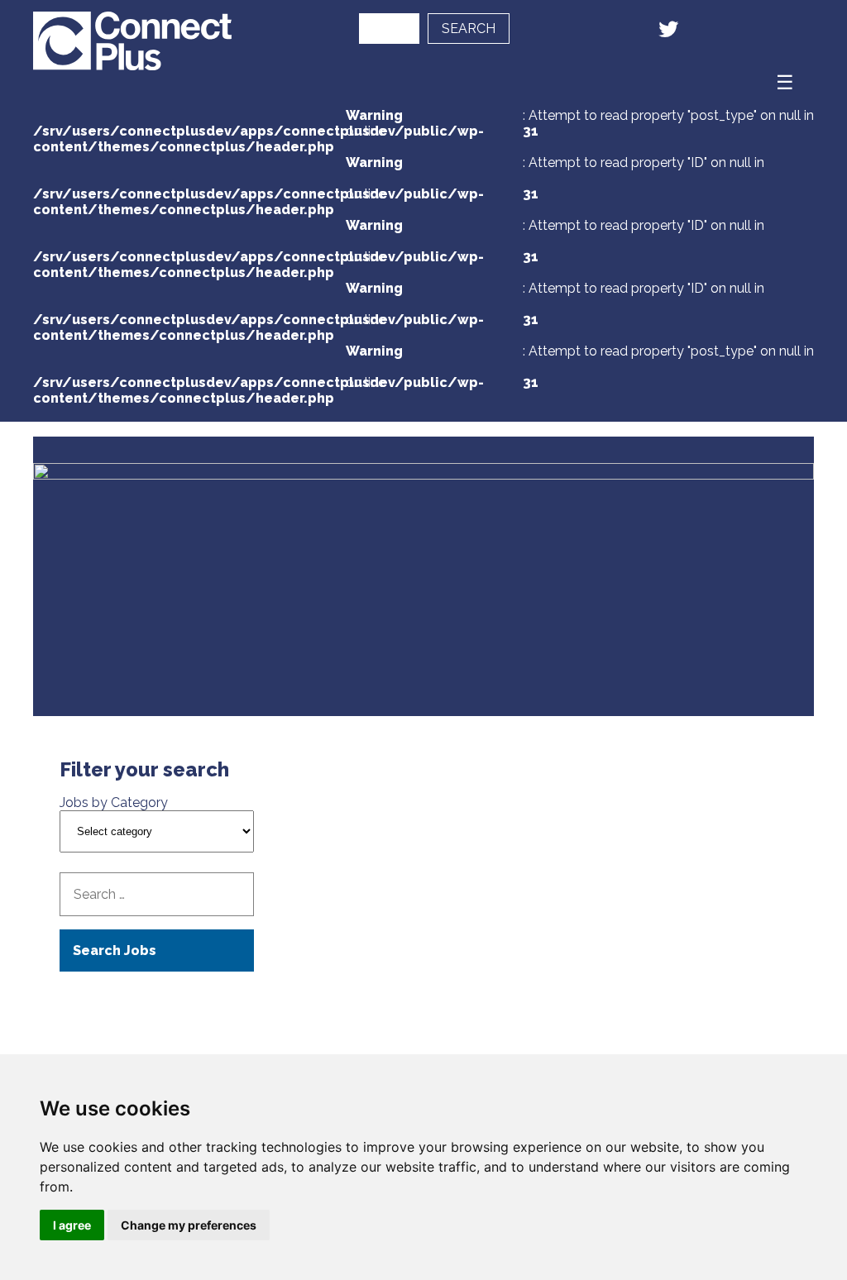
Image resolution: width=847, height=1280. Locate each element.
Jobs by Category (114, 802)
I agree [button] (72, 1225)
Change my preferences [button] (188, 1225)
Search (468, 28)
